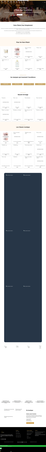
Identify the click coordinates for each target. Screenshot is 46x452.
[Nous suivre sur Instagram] (2, 439)
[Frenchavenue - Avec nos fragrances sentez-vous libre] (4, 2)
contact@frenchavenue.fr (38, 433)
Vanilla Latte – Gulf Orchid (40, 119)
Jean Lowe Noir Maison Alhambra (29, 56)
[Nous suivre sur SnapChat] (5, 439)
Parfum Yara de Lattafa (17, 56)
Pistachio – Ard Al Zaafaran (6, 119)
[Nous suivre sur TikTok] (4, 439)
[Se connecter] (43, 2)
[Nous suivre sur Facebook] (1, 439)
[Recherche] (8, 2)
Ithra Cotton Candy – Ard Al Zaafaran (29, 119)
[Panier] (44, 2)
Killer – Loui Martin (6, 68)
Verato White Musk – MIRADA (40, 68)
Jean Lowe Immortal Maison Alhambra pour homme (29, 141)
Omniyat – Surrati (40, 56)
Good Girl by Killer (17, 68)
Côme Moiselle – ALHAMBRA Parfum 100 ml (40, 166)
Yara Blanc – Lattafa (5, 56)
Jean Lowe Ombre (40, 141)
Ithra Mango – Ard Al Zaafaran (28, 68)
